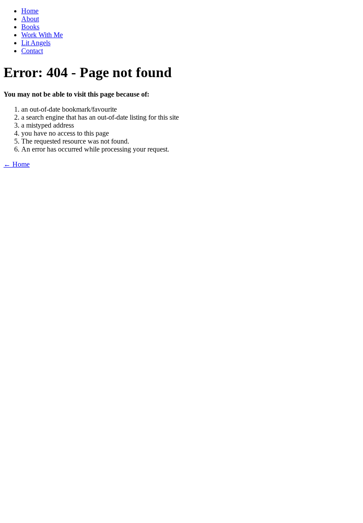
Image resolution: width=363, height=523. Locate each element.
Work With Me (42, 35)
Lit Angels (35, 43)
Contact (32, 51)
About (30, 19)
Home (30, 11)
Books (30, 27)
